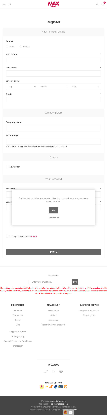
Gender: (10, 41)
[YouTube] (61, 371)
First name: (11, 54)
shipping (73, 410)
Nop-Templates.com (59, 404)
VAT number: (12, 135)
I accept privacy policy (20, 236)
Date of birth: (12, 81)
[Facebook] (53, 371)
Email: (9, 94)
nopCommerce (59, 401)
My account (53, 310)
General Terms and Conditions (18, 341)
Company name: (14, 122)
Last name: (11, 67)
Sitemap (18, 310)
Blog (18, 325)
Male (11, 46)
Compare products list (89, 310)
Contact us (18, 315)
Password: (11, 188)
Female (26, 46)
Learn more (53, 217)
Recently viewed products (53, 325)
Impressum (18, 346)
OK (53, 210)
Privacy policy (18, 336)
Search (18, 320)
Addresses (53, 320)
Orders (53, 315)
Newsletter (14, 167)
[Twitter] (46, 371)
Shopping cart (89, 315)
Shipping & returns (17, 331)
